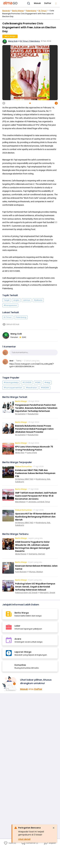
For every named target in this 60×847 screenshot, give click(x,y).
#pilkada (38, 300)
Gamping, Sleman (37, 554)
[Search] (28, 3)
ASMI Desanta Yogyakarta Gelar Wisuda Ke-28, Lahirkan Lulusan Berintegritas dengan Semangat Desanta (32, 546)
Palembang (31, 10)
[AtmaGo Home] (10, 3)
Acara (18, 638)
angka (16, 300)
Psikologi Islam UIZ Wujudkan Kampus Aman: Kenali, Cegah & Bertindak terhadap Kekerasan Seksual (35, 586)
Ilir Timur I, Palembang (30, 41)
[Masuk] (10, 683)
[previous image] (3, 103)
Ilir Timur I (42, 10)
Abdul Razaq (20, 554)
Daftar (47, 3)
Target (6, 300)
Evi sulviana (20, 414)
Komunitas (20, 665)
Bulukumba (33, 414)
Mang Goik (12, 41)
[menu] (56, 3)
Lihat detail (24, 839)
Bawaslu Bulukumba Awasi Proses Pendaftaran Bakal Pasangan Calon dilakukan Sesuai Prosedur (34, 428)
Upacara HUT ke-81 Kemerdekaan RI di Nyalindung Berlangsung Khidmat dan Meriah (35, 516)
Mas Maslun (20, 501)
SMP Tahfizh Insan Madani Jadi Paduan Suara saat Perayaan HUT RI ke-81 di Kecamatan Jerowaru (36, 495)
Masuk (37, 3)
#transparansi (10, 305)
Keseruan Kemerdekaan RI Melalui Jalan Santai (36, 567)
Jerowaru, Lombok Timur (39, 501)
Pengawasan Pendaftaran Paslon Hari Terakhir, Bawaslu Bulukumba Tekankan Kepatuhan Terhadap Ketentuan (36, 407)
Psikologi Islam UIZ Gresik (26, 592)
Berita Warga (18, 10)
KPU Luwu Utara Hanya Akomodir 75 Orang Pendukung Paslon (34, 448)
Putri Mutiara (21, 571)
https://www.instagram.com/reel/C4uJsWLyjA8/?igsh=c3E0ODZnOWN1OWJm (31, 365)
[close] (53, 827)
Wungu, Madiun (36, 571)
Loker (17, 625)
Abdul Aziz (19, 452)
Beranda (6, 10)
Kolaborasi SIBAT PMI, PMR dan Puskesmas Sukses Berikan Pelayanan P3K (35, 473)
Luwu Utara (32, 452)
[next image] (56, 103)
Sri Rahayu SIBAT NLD (24, 479)
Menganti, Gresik (47, 592)
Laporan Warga (23, 651)
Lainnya (26, 300)
